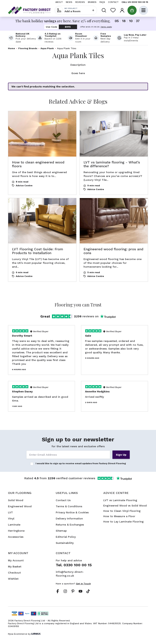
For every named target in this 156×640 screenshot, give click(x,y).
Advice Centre (24, 185)
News (69, 2)
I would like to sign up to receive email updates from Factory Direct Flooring (81, 463)
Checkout (14, 572)
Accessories (15, 536)
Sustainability (65, 542)
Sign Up (121, 454)
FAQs (102, 2)
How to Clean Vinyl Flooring (122, 510)
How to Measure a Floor (119, 516)
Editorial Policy (66, 536)
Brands (92, 2)
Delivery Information (69, 518)
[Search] (103, 10)
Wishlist (13, 578)
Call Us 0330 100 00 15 (135, 2)
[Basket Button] (132, 10)
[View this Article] (42, 153)
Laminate (14, 524)
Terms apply (106, 27)
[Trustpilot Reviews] (52, 38)
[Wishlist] (113, 10)
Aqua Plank (47, 48)
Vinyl (11, 518)
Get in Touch (83, 583)
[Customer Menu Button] (122, 10)
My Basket (14, 566)
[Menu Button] (143, 10)
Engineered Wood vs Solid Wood (125, 505)
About (59, 2)
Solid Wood (15, 500)
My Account (16, 560)
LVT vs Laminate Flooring (120, 500)
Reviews (80, 2)
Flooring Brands (27, 48)
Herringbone (16, 530)
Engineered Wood (20, 506)
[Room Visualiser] (80, 38)
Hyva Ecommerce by (19, 634)
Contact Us (63, 500)
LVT (10, 512)
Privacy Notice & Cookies (72, 512)
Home (11, 48)
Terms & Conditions (69, 506)
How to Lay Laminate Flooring (123, 521)
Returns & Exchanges (70, 524)
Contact (113, 2)
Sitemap (61, 530)
